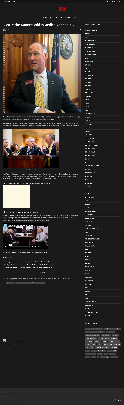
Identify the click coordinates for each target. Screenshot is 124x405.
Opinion (67, 17)
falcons (110, 341)
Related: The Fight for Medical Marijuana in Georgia (20, 212)
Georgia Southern (91, 145)
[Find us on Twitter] (107, 1)
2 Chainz (88, 328)
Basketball (115, 335)
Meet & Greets (90, 197)
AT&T (106, 328)
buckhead (114, 338)
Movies (87, 204)
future (99, 344)
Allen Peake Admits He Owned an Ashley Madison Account (29, 183)
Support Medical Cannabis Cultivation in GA (16, 252)
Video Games (89, 305)
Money (87, 200)
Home (45, 17)
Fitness (87, 131)
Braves (107, 338)
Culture (59, 17)
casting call (89, 341)
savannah (112, 354)
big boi (101, 338)
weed (42, 283)
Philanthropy (90, 246)
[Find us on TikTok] (114, 1)
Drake (104, 341)
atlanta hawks (110, 332)
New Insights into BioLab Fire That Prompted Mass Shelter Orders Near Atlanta (28, 262)
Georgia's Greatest (91, 155)
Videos (87, 308)
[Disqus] (42, 312)
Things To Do (89, 284)
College (88, 79)
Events (87, 117)
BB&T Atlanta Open (91, 338)
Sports (87, 270)
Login (119, 1)
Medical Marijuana (33, 283)
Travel (87, 291)
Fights (87, 127)
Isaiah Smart (101, 350)
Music (87, 207)
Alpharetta (96, 328)
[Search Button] (120, 17)
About (4, 393)
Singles (87, 260)
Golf (106, 347)
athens (112, 328)
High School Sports (92, 166)
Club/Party (89, 75)
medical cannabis (21, 283)
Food (87, 344)
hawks (87, 350)
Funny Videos (89, 138)
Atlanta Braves (90, 40)
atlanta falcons (100, 332)
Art (86, 37)
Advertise (10, 393)
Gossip (87, 159)
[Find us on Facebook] (110, 400)
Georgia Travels (90, 152)
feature (117, 341)
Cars (86, 68)
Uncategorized (90, 301)
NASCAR (100, 354)
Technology (89, 281)
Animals (88, 33)
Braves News (89, 61)
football (93, 344)
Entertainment (90, 114)
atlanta (118, 328)
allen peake (10, 283)
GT (86, 162)
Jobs (86, 180)
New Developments (91, 228)
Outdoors (88, 235)
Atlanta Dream (90, 44)
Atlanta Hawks (90, 51)
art (102, 328)
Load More (41, 272)
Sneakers (88, 263)
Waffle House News (91, 312)
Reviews (87, 256)
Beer (86, 58)
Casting (88, 72)
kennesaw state (112, 350)
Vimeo (45, 252)
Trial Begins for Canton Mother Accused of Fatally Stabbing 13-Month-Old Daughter (29, 265)
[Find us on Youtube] (112, 1)
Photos (87, 249)
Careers (17, 393)
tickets (87, 287)
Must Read (88, 221)
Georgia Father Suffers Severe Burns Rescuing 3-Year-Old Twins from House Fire (28, 267)
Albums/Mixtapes (91, 30)
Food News (88, 134)
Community (89, 93)
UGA (86, 298)
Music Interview (90, 211)
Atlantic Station (106, 335)
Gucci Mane (113, 347)
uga (107, 357)
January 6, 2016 (23, 30)
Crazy (87, 100)
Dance (87, 110)
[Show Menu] (3, 9)
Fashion (87, 120)
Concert (88, 96)
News (51, 17)
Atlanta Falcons (91, 47)
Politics (88, 253)
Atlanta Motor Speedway (92, 335)
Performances (90, 242)
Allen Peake (37, 252)
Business (88, 65)
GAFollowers (10, 400)
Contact (23, 393)
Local (87, 194)
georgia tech (99, 347)
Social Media (89, 267)
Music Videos (89, 218)
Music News (89, 214)
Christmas (97, 341)
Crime (87, 103)
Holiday (87, 169)
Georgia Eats (89, 141)
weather (88, 315)
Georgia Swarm (90, 148)
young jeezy (114, 357)
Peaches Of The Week (92, 239)
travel (102, 357)
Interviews (89, 176)
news (106, 354)
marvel (88, 354)
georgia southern (115, 344)
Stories (87, 274)
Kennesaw (88, 183)
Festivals (88, 124)
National (88, 225)
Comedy (87, 89)
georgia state (89, 347)
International (90, 173)
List (86, 190)
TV (86, 294)
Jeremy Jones (12, 30)
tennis (93, 357)
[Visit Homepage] (62, 9)
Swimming (88, 277)
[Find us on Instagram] (109, 1)
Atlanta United (90, 54)
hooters (94, 350)
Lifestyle (76, 17)
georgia (106, 344)
